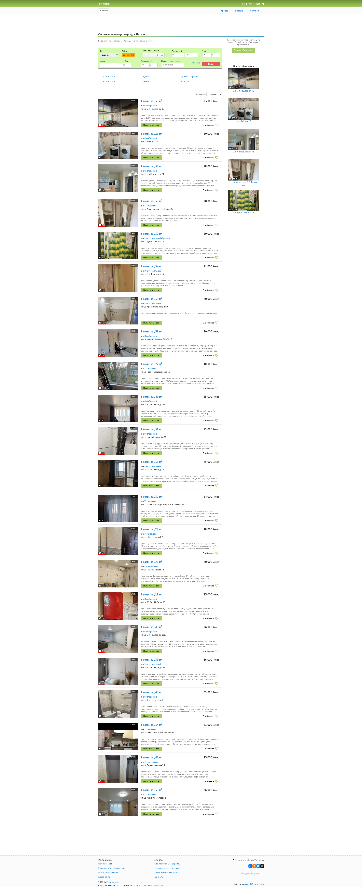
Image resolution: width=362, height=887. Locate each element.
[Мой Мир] (258, 866)
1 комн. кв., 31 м (151, 429)
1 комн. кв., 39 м (151, 166)
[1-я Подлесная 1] (118, 704)
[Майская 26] (118, 145)
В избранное (208, 125)
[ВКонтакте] (250, 866)
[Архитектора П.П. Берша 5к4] (118, 213)
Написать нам (105, 863)
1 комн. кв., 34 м (151, 266)
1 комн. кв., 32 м (151, 496)
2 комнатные (109, 76)
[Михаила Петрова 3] (118, 802)
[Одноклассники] (254, 866)
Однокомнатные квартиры (167, 863)
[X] (262, 866)
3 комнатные (109, 81)
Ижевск (104, 10)
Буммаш (166, 238)
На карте (185, 81)
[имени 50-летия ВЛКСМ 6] (118, 343)
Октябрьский (150, 105)
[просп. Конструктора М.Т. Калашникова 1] (118, 508)
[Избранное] (263, 4)
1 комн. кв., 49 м (151, 396)
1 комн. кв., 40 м (151, 627)
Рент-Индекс (112, 882)
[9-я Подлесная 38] (118, 113)
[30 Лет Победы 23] (118, 606)
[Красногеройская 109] (118, 310)
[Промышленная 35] (118, 769)
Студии (145, 76)
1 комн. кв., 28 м (151, 594)
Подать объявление (243, 50)
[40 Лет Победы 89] (118, 671)
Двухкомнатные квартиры (167, 868)
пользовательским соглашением (149, 885)
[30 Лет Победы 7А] (118, 408)
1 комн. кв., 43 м (151, 757)
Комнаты (146, 81)
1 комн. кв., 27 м (151, 364)
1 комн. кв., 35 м (151, 299)
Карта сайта (104, 876)
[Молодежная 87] (118, 541)
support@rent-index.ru (254, 884)
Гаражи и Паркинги (190, 76)
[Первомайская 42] (118, 573)
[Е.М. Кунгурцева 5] (118, 278)
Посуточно (254, 10)
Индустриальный (152, 238)
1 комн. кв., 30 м (151, 101)
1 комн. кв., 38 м (151, 462)
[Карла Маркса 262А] (118, 441)
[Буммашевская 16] (118, 245)
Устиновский (150, 205)
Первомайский (151, 566)
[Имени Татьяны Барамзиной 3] (118, 736)
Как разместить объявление (112, 868)
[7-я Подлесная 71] (118, 178)
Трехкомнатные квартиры (166, 872)
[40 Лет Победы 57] (118, 473)
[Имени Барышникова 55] (118, 376)
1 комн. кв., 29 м (151, 133)
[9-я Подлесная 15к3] (118, 639)
